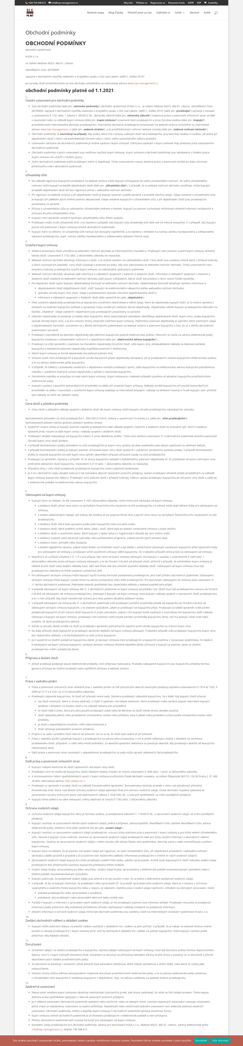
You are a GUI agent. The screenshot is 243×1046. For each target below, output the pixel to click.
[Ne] (238, 1040)
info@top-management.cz (47, 1029)
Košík (207, 12)
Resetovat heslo (176, 3)
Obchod (194, 12)
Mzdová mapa (95, 12)
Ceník (178, 12)
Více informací (220, 1040)
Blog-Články (116, 12)
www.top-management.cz (143, 83)
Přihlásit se (141, 3)
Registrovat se (157, 3)
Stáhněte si (163, 12)
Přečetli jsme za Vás (140, 12)
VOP (199, 3)
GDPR (191, 3)
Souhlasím (201, 1040)
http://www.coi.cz (75, 781)
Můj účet (128, 3)
